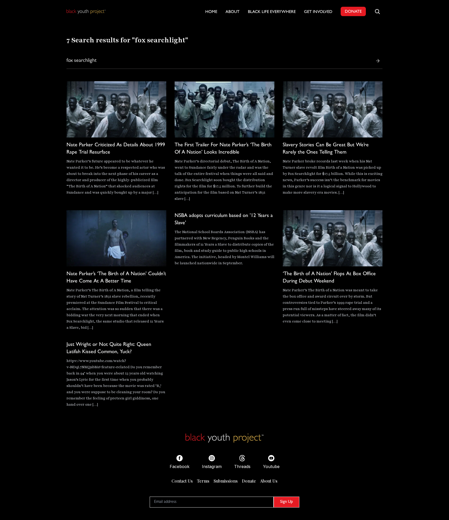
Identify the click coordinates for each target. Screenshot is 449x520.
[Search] (377, 61)
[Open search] (377, 11)
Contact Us (182, 481)
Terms (203, 481)
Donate (249, 481)
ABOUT (233, 12)
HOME (211, 12)
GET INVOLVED (318, 12)
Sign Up (286, 502)
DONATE (353, 12)
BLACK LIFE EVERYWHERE (272, 12)
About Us (269, 481)
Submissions (226, 481)
